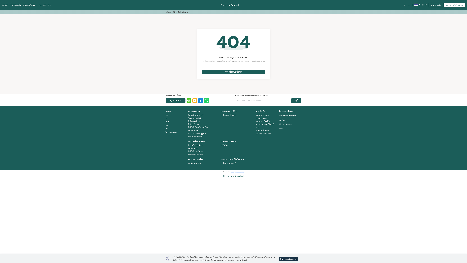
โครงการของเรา (171, 132)
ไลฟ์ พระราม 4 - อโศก (228, 115)
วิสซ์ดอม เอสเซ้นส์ (194, 118)
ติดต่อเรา (42, 5)
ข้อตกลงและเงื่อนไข (286, 111)
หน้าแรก (5, 5)
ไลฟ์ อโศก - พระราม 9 (228, 163)
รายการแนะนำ (15, 5)
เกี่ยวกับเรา (282, 120)
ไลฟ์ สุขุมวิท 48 (193, 124)
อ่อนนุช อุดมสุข (194, 111)
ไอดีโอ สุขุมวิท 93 (194, 121)
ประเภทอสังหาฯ (29, 5)
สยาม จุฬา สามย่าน (195, 159)
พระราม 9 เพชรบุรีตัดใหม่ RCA (232, 159)
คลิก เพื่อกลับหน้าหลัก (233, 71)
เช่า (167, 118)
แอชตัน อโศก (193, 148)
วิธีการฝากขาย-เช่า (285, 124)
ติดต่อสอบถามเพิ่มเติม (173, 96)
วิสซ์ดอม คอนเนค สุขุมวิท (197, 133)
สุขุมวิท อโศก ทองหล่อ (196, 141)
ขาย (167, 115)
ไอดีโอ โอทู (224, 145)
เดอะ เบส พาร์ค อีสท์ (195, 137)
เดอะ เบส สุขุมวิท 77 (195, 130)
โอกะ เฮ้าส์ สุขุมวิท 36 (195, 145)
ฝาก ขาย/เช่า (436, 5)
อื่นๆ (49, 5)
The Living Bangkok (229, 5)
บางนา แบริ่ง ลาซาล (228, 141)
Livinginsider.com (237, 172)
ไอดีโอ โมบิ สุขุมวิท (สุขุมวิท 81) (199, 127)
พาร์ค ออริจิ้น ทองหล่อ (195, 154)
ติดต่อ (281, 128)
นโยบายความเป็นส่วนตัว (287, 115)
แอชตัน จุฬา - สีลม (194, 163)
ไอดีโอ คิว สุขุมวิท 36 (195, 151)
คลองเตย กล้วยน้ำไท (229, 111)
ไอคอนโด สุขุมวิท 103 (195, 115)
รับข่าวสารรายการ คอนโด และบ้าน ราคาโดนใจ (251, 96)
